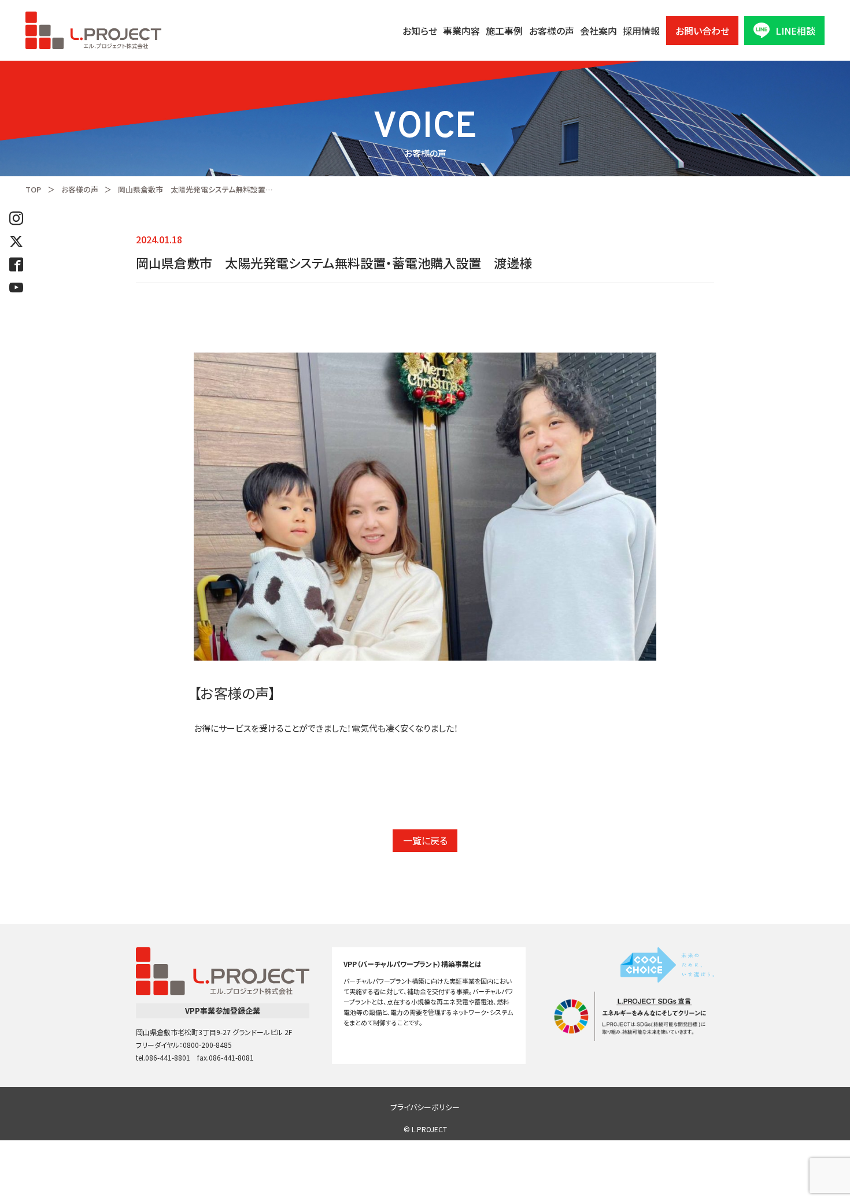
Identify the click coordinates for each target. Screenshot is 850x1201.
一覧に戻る (425, 840)
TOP (33, 189)
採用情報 (641, 31)
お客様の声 (551, 31)
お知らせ (419, 31)
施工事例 (504, 31)
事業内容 (461, 31)
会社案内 (598, 31)
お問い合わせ (702, 31)
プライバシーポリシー (425, 1107)
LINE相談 (795, 31)
